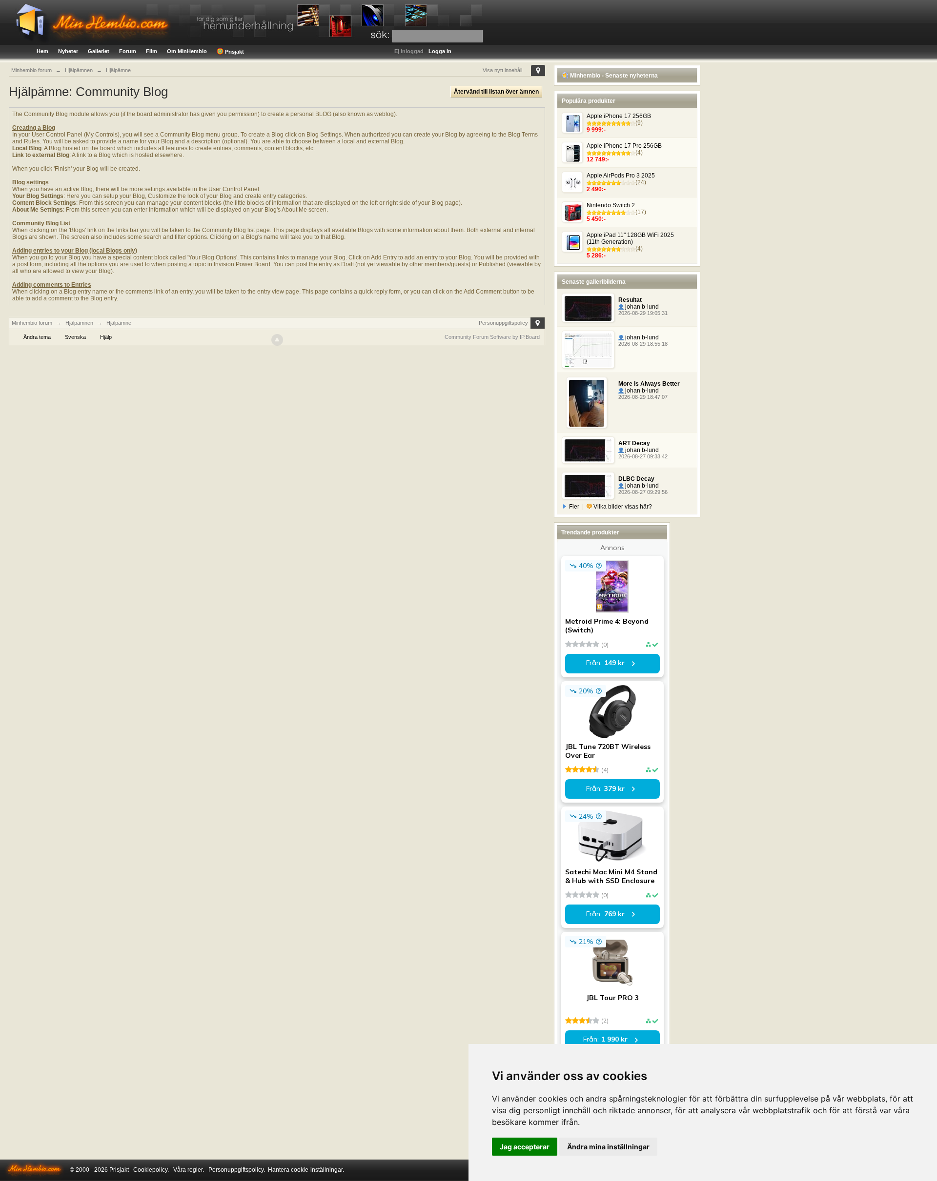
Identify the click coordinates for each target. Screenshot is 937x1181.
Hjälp (106, 337)
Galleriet (98, 51)
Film (151, 51)
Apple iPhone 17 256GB (619, 116)
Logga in (439, 51)
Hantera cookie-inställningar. (306, 1169)
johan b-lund (641, 306)
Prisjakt (234, 52)
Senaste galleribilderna (594, 281)
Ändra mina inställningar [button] (608, 1146)
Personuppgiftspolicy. (236, 1169)
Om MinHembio (187, 51)
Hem (42, 51)
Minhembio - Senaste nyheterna (613, 75)
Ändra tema (37, 337)
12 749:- (598, 159)
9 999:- (596, 129)
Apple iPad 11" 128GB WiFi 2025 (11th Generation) (630, 238)
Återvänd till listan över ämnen (496, 91)
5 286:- (596, 255)
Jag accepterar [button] (525, 1146)
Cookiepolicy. (151, 1169)
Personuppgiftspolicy (503, 323)
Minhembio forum (32, 323)
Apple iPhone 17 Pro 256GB (624, 145)
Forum (127, 51)
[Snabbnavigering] (538, 70)
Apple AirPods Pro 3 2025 (621, 175)
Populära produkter (588, 101)
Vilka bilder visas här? (622, 506)
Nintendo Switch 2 (611, 205)
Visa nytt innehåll (502, 70)
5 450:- (596, 219)
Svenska (75, 337)
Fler (574, 506)
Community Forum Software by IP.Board (492, 337)
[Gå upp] (277, 340)
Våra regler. (188, 1169)
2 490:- (596, 189)
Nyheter (68, 51)
